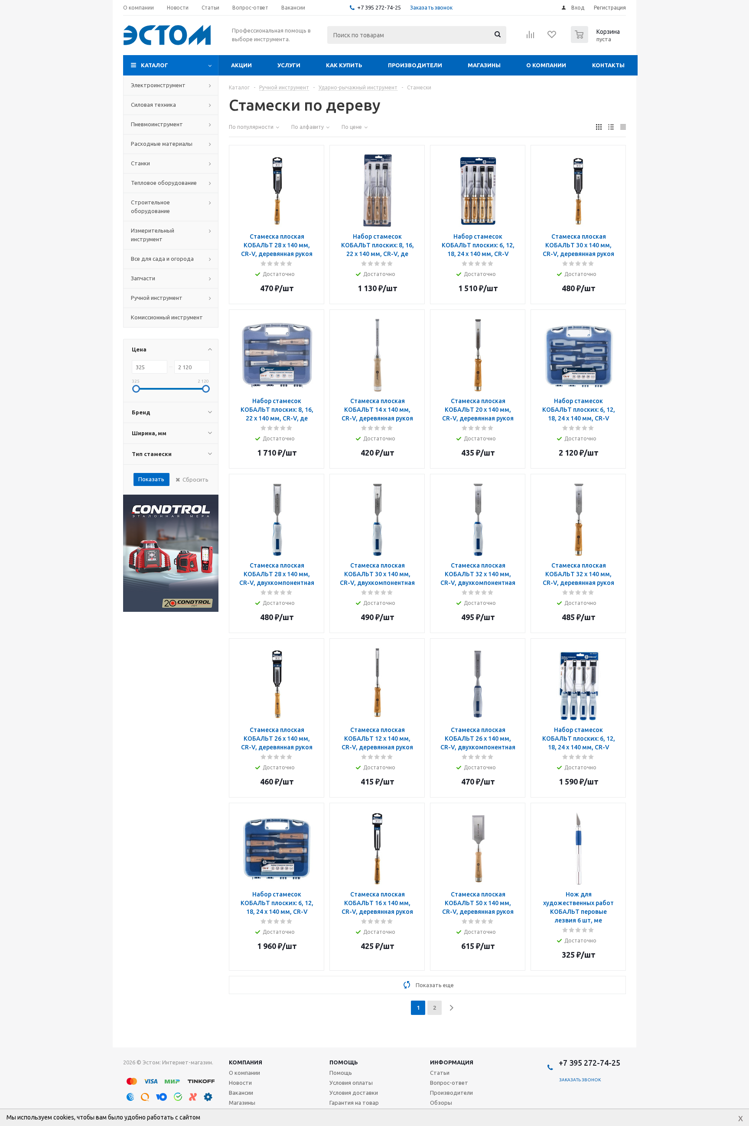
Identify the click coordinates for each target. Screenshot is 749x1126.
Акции (241, 65)
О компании (546, 65)
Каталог (154, 65)
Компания (245, 1062)
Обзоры (441, 1103)
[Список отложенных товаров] (552, 37)
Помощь (343, 1062)
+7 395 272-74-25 (379, 7)
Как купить (344, 65)
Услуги (288, 65)
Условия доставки (353, 1093)
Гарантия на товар (354, 1103)
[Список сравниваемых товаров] (530, 37)
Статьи (439, 1073)
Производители (415, 65)
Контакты (608, 65)
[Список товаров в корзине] (596, 40)
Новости (240, 1083)
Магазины (484, 65)
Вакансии (241, 1093)
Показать (151, 479)
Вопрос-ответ (449, 1083)
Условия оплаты (351, 1083)
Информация (451, 1062)
